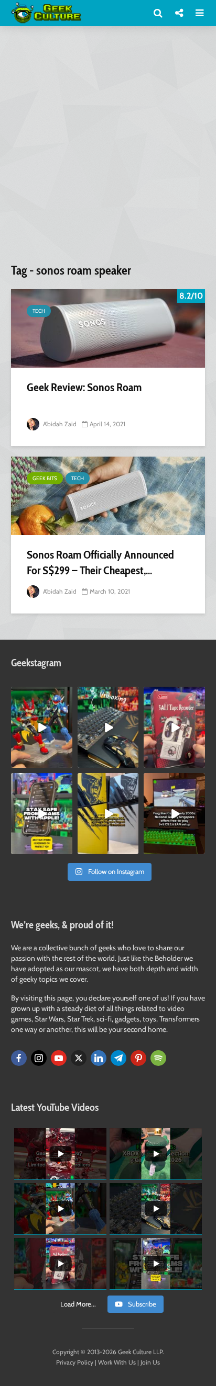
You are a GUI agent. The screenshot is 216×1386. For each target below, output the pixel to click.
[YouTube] (59, 1058)
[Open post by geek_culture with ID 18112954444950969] (41, 813)
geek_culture (41, 694)
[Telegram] (118, 1058)
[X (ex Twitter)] (79, 1058)
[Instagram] (39, 1058)
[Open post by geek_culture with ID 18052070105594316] (108, 727)
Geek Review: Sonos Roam (84, 387)
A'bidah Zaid (59, 424)
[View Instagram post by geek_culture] (66, 762)
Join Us (150, 1362)
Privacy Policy (74, 1362)
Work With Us (117, 1362)
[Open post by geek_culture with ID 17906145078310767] (174, 727)
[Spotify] (158, 1058)
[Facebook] (19, 1058)
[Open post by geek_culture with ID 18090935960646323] (174, 813)
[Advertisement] (108, 148)
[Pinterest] (138, 1058)
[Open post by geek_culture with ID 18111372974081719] (41, 727)
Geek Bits (45, 478)
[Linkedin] (98, 1058)
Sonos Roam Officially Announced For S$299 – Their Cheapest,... (100, 562)
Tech (39, 311)
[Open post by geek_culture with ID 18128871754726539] (108, 813)
